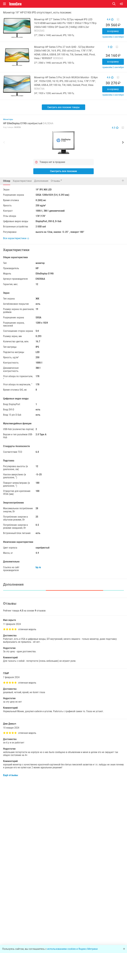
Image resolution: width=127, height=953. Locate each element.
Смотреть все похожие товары (63, 107)
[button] (63, 142)
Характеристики (22, 180)
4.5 (114, 127)
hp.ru (38, 567)
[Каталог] (4, 4)
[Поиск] (116, 3)
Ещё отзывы (10, 775)
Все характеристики (15, 238)
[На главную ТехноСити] (15, 3)
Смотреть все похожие (63, 171)
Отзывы (56, 180)
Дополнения (41, 180)
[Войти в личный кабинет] (121, 4)
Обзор (6, 180)
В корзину (113, 31)
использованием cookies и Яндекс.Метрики (72, 948)
